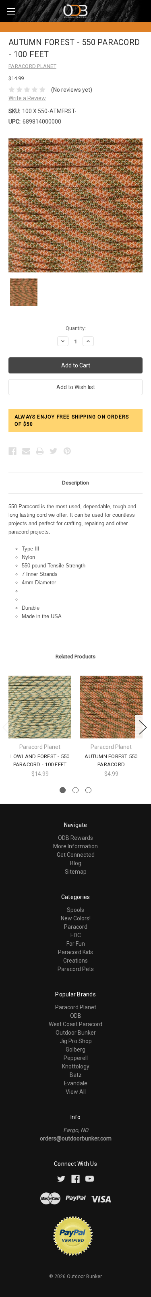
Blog (75, 863)
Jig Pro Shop (76, 1041)
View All (76, 1092)
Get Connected (76, 855)
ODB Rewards (75, 838)
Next (143, 727)
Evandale (75, 1083)
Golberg (75, 1049)
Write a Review (27, 98)
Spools (75, 910)
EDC (75, 935)
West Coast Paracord (75, 1024)
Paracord (75, 927)
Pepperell (76, 1058)
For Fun (75, 943)
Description (75, 483)
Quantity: (76, 328)
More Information (75, 846)
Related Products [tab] (75, 657)
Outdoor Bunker (76, 1032)
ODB (75, 1015)
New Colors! (76, 918)
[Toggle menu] (11, 11)
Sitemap (76, 871)
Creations (75, 960)
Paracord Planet (75, 1007)
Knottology (75, 1066)
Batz (76, 1075)
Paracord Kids (75, 952)
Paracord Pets (76, 969)
